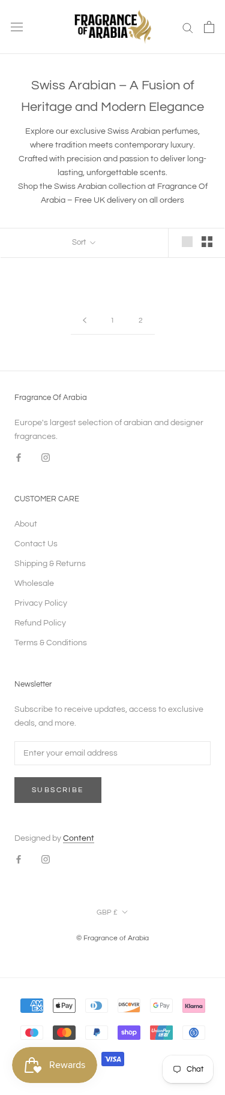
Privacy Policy (40, 603)
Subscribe (58, 790)
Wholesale (34, 583)
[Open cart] (209, 27)
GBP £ (107, 912)
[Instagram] (45, 457)
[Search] (187, 27)
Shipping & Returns (50, 563)
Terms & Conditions (50, 643)
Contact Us (36, 544)
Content (78, 838)
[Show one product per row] (187, 241)
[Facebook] (18, 457)
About (25, 524)
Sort (80, 242)
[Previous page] (84, 321)
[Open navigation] (17, 27)
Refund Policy (40, 623)
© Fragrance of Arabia (112, 938)
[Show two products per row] (207, 241)
